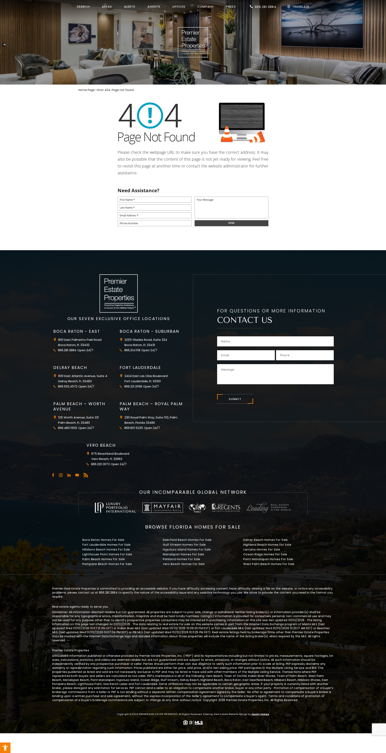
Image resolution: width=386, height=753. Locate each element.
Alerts (130, 6)
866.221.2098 (133, 386)
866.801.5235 (133, 428)
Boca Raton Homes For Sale (103, 540)
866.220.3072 (100, 464)
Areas (107, 6)
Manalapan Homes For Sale (183, 554)
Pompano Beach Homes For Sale (107, 564)
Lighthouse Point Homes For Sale (107, 554)
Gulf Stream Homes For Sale (184, 545)
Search (83, 6)
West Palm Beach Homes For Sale (269, 564)
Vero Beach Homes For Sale (184, 564)
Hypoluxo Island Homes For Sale (187, 549)
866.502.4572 (67, 386)
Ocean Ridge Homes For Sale (265, 554)
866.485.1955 (67, 428)
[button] (5, 748)
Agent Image (260, 714)
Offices (178, 6)
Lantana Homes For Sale (261, 549)
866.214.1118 (132, 350)
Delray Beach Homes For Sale (265, 540)
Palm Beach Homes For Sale (103, 559)
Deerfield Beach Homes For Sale (187, 540)
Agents (154, 6)
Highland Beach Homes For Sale (267, 545)
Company (205, 6)
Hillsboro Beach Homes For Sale (106, 549)
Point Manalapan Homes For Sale (268, 559)
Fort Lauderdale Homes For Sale (106, 545)
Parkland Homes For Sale (181, 559)
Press (231, 6)
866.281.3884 (265, 7)
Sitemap (208, 714)
